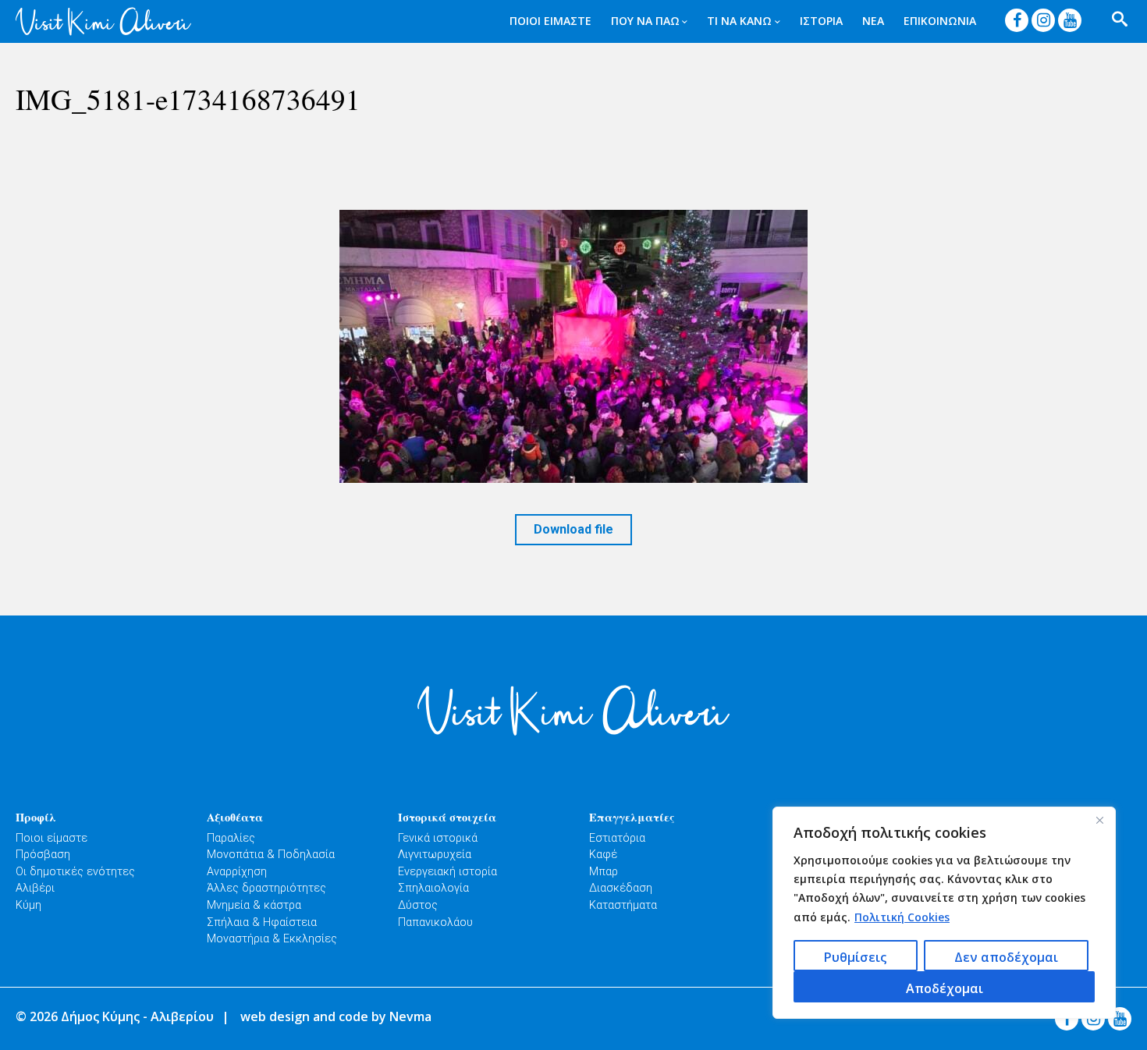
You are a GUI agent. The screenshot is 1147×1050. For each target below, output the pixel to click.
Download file (573, 529)
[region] (944, 913)
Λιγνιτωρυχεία (434, 854)
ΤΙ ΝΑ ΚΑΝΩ (739, 20)
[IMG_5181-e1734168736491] (573, 346)
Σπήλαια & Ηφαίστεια (262, 922)
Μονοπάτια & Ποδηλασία (271, 854)
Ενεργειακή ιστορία (447, 871)
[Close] (1099, 820)
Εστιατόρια (617, 838)
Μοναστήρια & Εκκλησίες (272, 938)
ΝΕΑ (873, 20)
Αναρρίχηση (237, 871)
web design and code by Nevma (335, 1016)
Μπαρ (603, 871)
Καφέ (603, 854)
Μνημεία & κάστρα (254, 905)
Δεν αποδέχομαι (1006, 957)
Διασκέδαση (620, 888)
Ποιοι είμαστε (51, 838)
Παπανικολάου (435, 922)
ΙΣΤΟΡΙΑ (821, 20)
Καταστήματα (623, 905)
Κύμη (28, 905)
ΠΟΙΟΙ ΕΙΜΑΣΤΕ (550, 20)
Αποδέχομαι (944, 988)
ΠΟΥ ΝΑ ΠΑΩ (645, 20)
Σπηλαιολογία (433, 888)
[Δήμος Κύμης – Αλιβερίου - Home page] (103, 21)
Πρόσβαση (43, 854)
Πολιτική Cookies (902, 917)
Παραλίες (231, 838)
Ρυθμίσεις (855, 957)
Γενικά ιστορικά (438, 838)
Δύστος (418, 905)
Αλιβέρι (35, 888)
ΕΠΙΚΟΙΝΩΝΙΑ (940, 20)
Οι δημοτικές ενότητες (75, 871)
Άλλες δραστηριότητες (266, 888)
